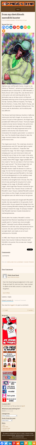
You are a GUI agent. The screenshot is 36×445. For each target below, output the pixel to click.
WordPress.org (5, 430)
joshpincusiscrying (10, 20)
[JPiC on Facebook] (9, 388)
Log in (3, 425)
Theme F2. (24, 438)
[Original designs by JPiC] (9, 344)
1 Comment (26, 262)
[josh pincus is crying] (18, 5)
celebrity (9, 262)
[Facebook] (3, 27)
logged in (13, 305)
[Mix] (25, 27)
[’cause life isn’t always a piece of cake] (9, 384)
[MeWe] (21, 27)
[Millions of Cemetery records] (9, 397)
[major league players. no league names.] (9, 401)
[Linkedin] (10, 27)
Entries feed (5, 426)
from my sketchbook (18, 262)
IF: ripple (5, 310)
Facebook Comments (20, 300)
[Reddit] (18, 27)
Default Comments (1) (7, 300)
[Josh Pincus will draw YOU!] (9, 370)
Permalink (31, 262)
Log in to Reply (6, 292)
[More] (3, 31)
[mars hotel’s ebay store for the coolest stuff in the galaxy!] (9, 380)
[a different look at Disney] (9, 393)
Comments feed (6, 428)
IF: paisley (30, 310)
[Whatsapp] (28, 27)
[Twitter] (7, 27)
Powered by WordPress (15, 438)
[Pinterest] (14, 27)
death (12, 262)
